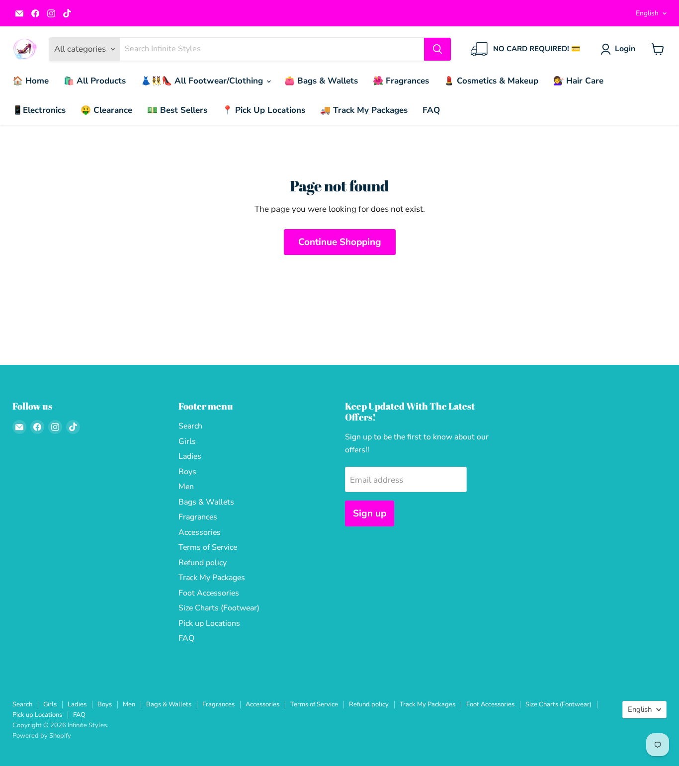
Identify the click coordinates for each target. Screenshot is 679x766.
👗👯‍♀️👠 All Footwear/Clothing (203, 80)
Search (190, 426)
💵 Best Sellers (177, 110)
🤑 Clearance (106, 110)
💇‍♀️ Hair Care (578, 80)
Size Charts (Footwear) (218, 607)
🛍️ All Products (95, 80)
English (647, 13)
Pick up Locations (209, 623)
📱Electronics (39, 110)
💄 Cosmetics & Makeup (491, 80)
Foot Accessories (208, 593)
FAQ (431, 110)
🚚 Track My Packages (364, 110)
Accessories (199, 532)
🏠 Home (30, 80)
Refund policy (202, 562)
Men (186, 486)
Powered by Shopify (41, 735)
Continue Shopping (339, 242)
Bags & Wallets (206, 502)
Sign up (369, 513)
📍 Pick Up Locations (263, 110)
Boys (187, 471)
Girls (187, 441)
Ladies (189, 456)
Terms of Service (207, 547)
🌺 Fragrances (401, 80)
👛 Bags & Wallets (321, 80)
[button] (619, 49)
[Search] (437, 49)
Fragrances (197, 516)
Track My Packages (211, 577)
